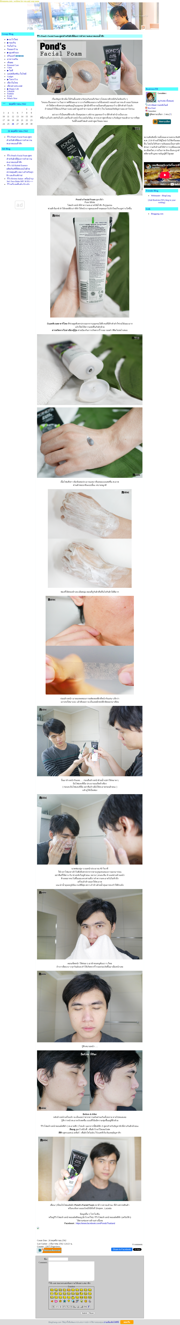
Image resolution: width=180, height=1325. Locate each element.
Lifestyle (10, 91)
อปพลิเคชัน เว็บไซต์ (16, 74)
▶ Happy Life (13, 89)
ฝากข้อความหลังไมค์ (158, 105)
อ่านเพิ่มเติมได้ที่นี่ (111, 1322)
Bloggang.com (157, 214)
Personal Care (13, 65)
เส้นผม (10, 62)
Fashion (10, 94)
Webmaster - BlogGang (161, 195)
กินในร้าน (11, 46)
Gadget (10, 76)
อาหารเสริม (12, 59)
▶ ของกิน (11, 43)
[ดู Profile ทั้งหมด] (166, 101)
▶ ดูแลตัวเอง (13, 52)
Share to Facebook (122, 1249)
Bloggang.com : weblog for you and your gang (19, 1)
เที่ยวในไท (12, 83)
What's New (12, 98)
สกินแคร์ (11, 56)
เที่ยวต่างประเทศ (14, 86)
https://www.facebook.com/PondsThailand (95, 1223)
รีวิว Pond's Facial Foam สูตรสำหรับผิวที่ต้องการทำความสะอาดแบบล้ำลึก (19, 140)
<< (4, 103)
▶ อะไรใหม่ (12, 39)
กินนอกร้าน (12, 49)
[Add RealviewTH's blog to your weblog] (162, 201)
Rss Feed (151, 108)
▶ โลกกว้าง (12, 79)
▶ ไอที (10, 70)
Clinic (9, 67)
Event (9, 96)
